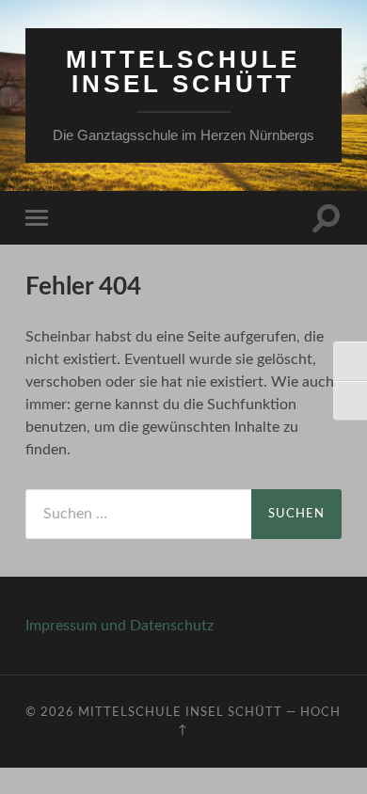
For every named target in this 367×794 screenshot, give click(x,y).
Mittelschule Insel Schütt (183, 71)
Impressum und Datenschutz (119, 625)
